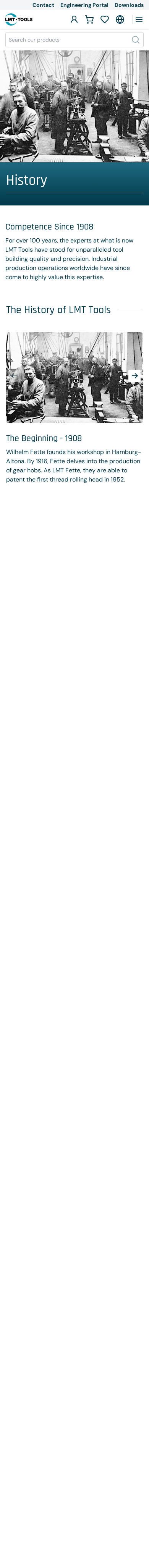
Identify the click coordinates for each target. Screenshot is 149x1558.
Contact (43, 5)
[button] (134, 376)
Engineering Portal (84, 5)
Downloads (129, 5)
